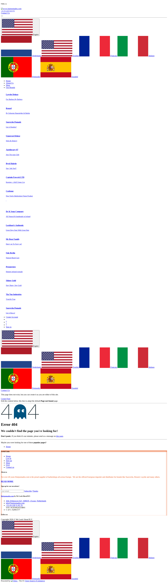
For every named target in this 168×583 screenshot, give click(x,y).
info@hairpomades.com (15, 503)
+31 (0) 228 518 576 (8, 11)
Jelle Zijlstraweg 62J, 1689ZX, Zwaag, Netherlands (26, 501)
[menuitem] (8, 81)
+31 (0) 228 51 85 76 (14, 505)
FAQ (8, 465)
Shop (8, 463)
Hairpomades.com (7, 496)
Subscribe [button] (28, 491)
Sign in (8, 327)
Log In (8, 458)
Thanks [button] (35, 491)
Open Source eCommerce (35, 581)
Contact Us (5, 13)
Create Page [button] (5, 399)
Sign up (9, 461)
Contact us (10, 467)
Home (8, 447)
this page (59, 436)
